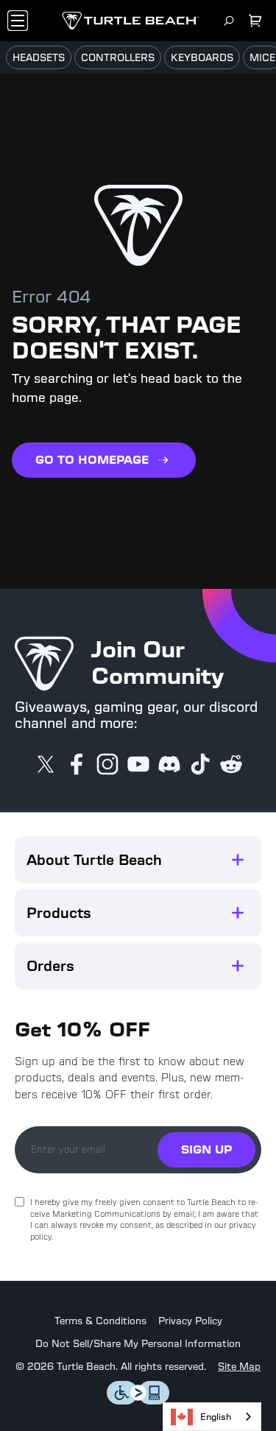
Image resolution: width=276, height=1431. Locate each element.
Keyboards (202, 58)
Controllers (118, 58)
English (215, 1416)
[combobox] (212, 1416)
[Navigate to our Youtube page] (138, 765)
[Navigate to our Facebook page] (77, 765)
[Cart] (255, 20)
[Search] (229, 20)
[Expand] (238, 860)
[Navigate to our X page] (46, 765)
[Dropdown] (17, 20)
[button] (138, 860)
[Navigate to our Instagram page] (107, 765)
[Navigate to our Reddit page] (231, 765)
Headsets (39, 58)
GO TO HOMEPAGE (92, 460)
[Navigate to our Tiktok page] (200, 765)
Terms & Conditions (100, 1321)
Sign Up (206, 1149)
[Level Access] (138, 1400)
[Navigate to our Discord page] (169, 765)
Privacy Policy (190, 1321)
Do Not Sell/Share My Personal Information (138, 1344)
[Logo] (130, 20)
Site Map (239, 1367)
